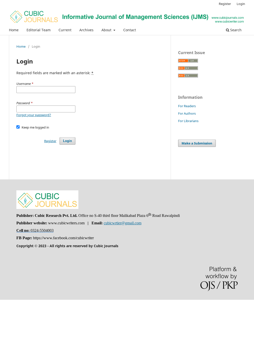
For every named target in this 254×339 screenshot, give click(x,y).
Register (225, 3)
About (106, 30)
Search (235, 30)
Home (14, 30)
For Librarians (188, 121)
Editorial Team (39, 30)
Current (65, 30)
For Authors (187, 113)
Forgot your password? (33, 115)
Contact (129, 30)
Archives (86, 30)
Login (241, 3)
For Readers (187, 106)
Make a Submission (197, 143)
